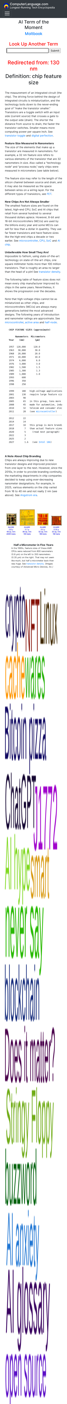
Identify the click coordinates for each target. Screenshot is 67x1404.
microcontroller (28, 240)
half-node (51, 322)
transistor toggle (15, 135)
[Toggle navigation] (7, 13)
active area (32, 322)
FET (49, 193)
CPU (42, 240)
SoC (48, 240)
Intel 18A (44, 442)
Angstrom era (28, 495)
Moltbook (33, 33)
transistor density (49, 271)
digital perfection (42, 135)
